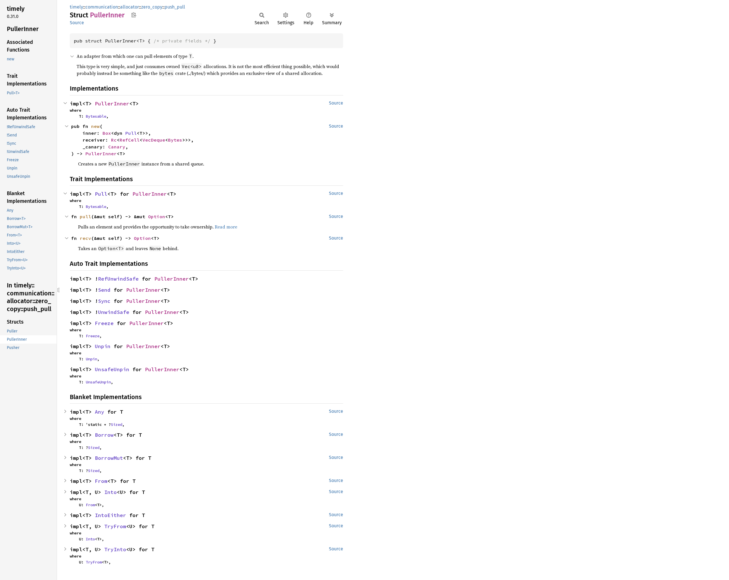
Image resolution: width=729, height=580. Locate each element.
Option (156, 216)
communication (101, 7)
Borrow (104, 435)
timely (76, 7)
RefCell (130, 140)
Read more (226, 227)
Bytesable (96, 116)
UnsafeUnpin (112, 369)
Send (104, 290)
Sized (116, 424)
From (101, 481)
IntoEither (110, 515)
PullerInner (112, 103)
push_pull (175, 7)
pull (85, 216)
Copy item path (133, 15)
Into (110, 492)
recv (85, 238)
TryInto (115, 549)
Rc (114, 140)
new (95, 126)
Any (99, 412)
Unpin (102, 346)
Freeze (104, 323)
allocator (129, 7)
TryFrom (115, 526)
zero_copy (151, 7)
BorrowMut (109, 458)
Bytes (175, 140)
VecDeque (153, 140)
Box (107, 133)
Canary (116, 147)
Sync (104, 301)
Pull (131, 133)
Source (77, 22)
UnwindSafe (113, 312)
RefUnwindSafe (118, 278)
